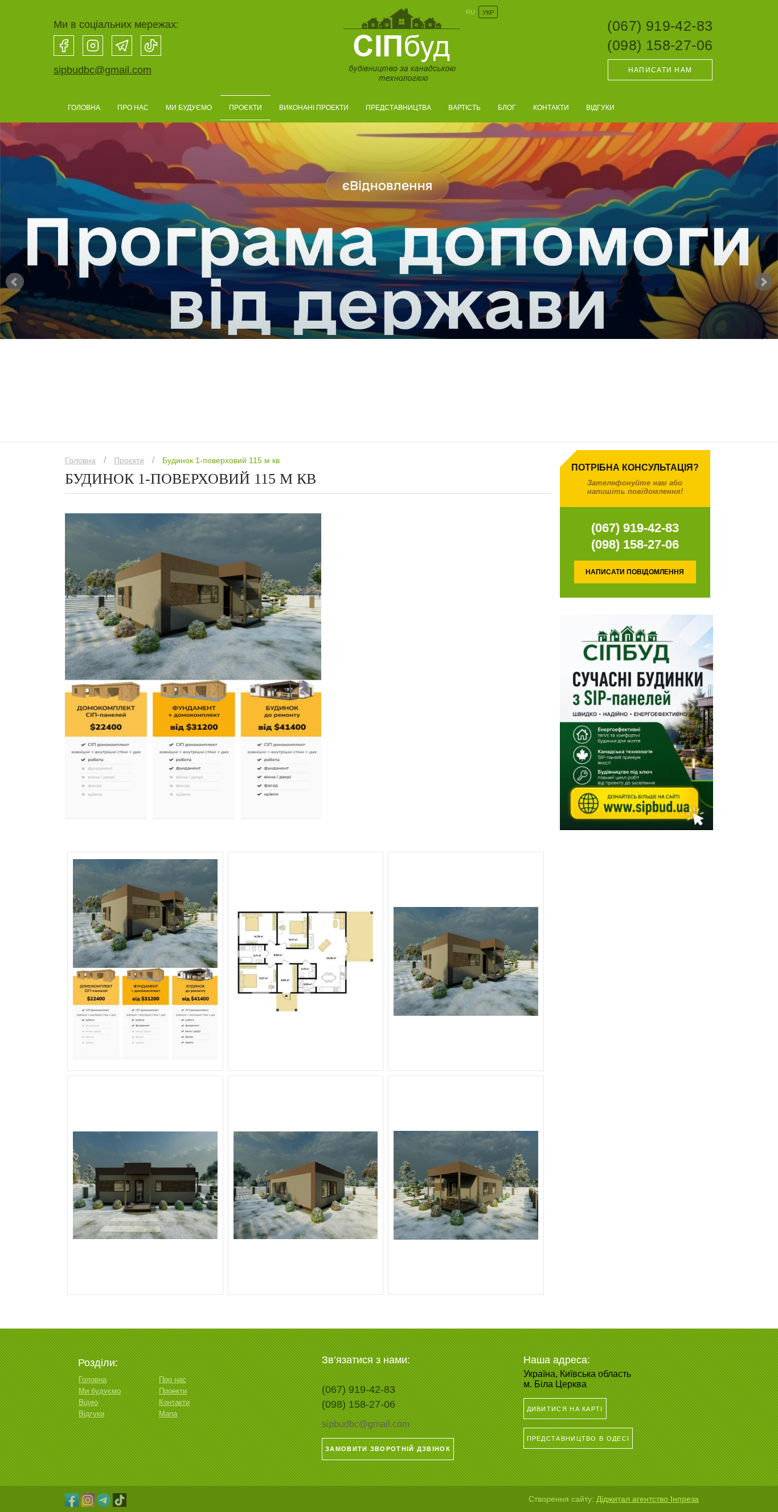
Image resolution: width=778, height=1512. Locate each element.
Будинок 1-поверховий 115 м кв (221, 460)
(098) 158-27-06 (660, 45)
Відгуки (600, 108)
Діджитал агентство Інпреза (647, 1498)
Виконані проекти (314, 108)
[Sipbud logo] (399, 86)
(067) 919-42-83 (660, 26)
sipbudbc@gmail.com (102, 70)
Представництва (398, 108)
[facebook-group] (64, 45)
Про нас (133, 108)
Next (763, 282)
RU (470, 12)
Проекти (173, 1391)
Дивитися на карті (565, 1408)
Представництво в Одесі (578, 1438)
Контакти (551, 108)
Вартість (464, 108)
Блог (507, 108)
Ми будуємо (189, 108)
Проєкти (245, 108)
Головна (84, 108)
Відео (88, 1402)
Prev (15, 282)
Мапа (168, 1413)
